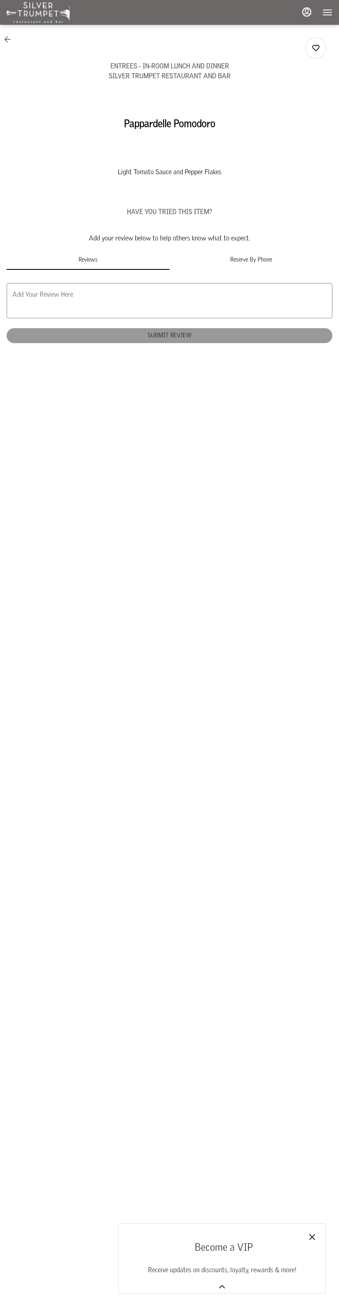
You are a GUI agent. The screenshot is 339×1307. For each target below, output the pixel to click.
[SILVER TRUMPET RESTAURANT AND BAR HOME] (44, 12)
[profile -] (307, 12)
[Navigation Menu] (327, 12)
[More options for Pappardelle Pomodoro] (316, 48)
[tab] (88, 260)
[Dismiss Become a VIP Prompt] (312, 1237)
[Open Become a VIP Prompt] (222, 1287)
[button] (10, 39)
